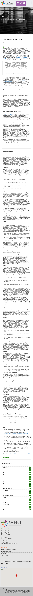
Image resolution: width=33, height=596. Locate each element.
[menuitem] (20, 3)
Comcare (5, 493)
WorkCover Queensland (8, 488)
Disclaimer (10, 589)
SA (3, 481)
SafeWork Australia (7, 507)
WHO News (5, 467)
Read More (6, 457)
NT (3, 483)
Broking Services (5, 553)
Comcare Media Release (8, 495)
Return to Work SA (6, 504)
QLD (4, 476)
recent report (8, 154)
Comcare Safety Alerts (7, 500)
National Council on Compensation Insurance (12, 86)
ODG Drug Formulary (9, 114)
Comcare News (6, 497)
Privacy (5, 589)
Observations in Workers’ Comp (13, 453)
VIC (3, 472)
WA (3, 474)
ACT (4, 486)
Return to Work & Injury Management (9, 549)
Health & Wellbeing (6, 555)
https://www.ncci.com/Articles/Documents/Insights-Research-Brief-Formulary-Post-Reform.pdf (16, 434)
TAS (3, 479)
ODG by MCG (12, 44)
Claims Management (6, 551)
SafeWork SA (5, 490)
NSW (4, 470)
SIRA (4, 509)
